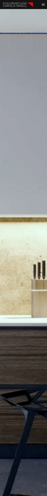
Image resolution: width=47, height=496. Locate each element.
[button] (43, 4)
